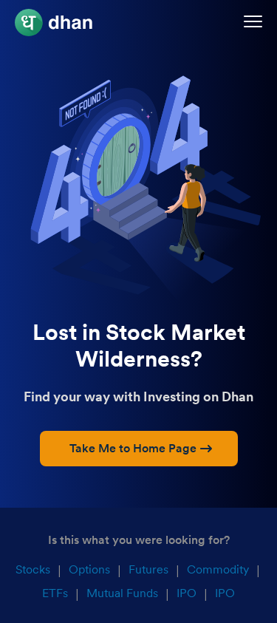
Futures (148, 569)
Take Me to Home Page (132, 448)
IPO (186, 593)
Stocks (33, 569)
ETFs (55, 593)
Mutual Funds (122, 593)
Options (89, 569)
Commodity (218, 569)
